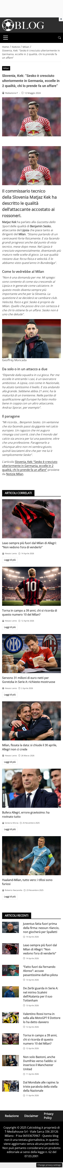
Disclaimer (31, 1116)
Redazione (12, 1116)
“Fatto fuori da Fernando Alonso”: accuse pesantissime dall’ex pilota (40, 971)
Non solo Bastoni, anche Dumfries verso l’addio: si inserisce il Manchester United (39, 1063)
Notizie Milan (14, 474)
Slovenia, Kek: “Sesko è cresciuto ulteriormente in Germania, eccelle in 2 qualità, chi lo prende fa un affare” (29, 466)
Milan (6, 68)
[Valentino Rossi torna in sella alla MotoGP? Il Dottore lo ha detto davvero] (10, 1017)
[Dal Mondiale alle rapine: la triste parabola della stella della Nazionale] (10, 1086)
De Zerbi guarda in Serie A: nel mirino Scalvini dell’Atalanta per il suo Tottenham (40, 994)
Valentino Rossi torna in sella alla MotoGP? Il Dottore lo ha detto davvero (41, 1018)
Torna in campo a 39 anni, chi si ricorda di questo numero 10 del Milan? (29, 612)
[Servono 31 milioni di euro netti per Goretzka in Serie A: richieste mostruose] (31, 653)
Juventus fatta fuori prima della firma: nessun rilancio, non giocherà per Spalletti (41, 928)
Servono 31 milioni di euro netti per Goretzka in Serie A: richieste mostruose (28, 680)
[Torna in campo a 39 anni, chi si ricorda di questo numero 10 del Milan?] (31, 586)
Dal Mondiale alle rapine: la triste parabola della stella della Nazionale (41, 1086)
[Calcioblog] (23, 25)
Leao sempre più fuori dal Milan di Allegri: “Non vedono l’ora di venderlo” (29, 545)
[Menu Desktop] (5, 38)
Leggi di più (10, 559)
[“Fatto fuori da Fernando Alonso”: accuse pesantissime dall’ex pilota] (10, 970)
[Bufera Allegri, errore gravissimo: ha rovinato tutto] (31, 788)
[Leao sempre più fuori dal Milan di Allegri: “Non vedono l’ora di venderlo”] (31, 518)
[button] (59, 38)
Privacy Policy (48, 1116)
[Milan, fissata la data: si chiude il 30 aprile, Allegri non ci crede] (31, 720)
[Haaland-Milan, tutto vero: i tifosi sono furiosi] (31, 855)
